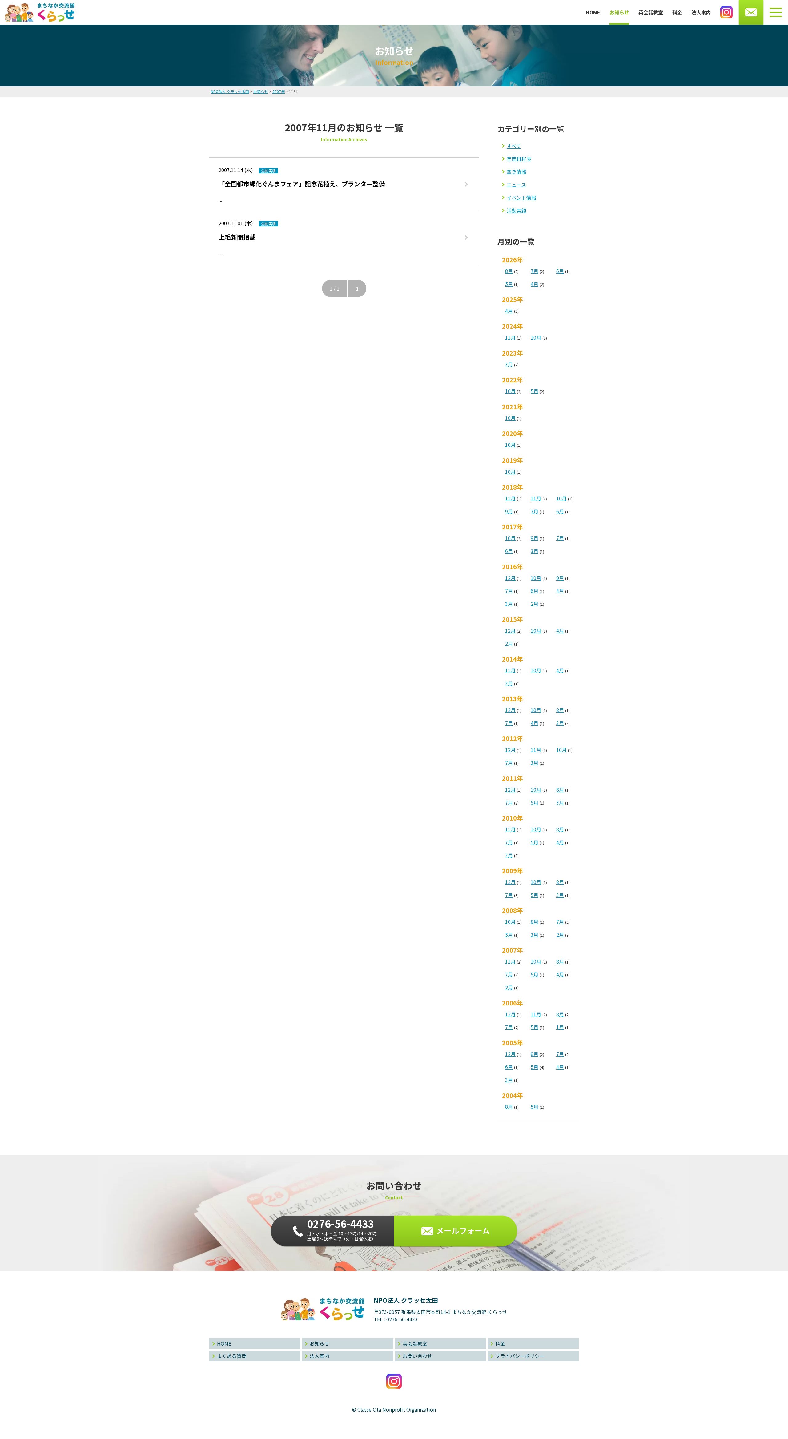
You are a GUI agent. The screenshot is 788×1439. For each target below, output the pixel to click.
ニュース (516, 184)
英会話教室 (650, 12)
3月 (509, 364)
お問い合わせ (417, 1356)
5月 (509, 283)
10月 (536, 337)
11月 (510, 337)
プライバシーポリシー (520, 1356)
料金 (677, 12)
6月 (560, 271)
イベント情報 (521, 197)
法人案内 (701, 12)
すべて (514, 145)
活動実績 (516, 210)
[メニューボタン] (775, 12)
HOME (593, 12)
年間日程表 (519, 158)
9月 (509, 511)
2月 (534, 603)
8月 (509, 271)
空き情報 (516, 171)
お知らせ (619, 12)
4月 (534, 283)
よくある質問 (232, 1356)
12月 (510, 498)
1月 (560, 1027)
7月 (534, 271)
